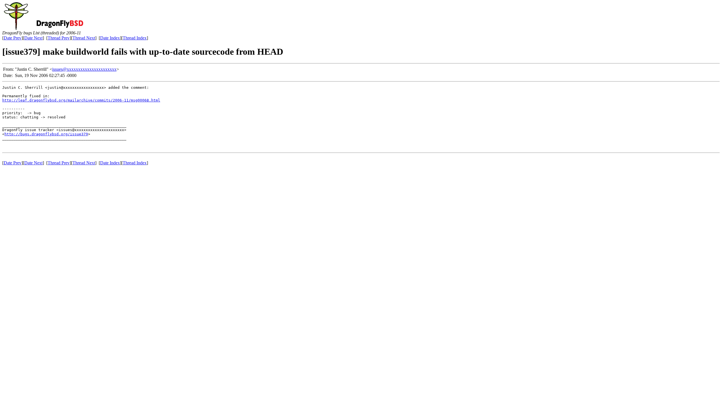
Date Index (110, 38)
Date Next (33, 38)
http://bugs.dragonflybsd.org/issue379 (46, 134)
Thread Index (135, 38)
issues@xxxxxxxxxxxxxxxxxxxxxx (84, 69)
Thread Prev (59, 38)
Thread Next (83, 38)
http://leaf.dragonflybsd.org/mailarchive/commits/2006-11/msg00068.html (81, 100)
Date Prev (12, 38)
